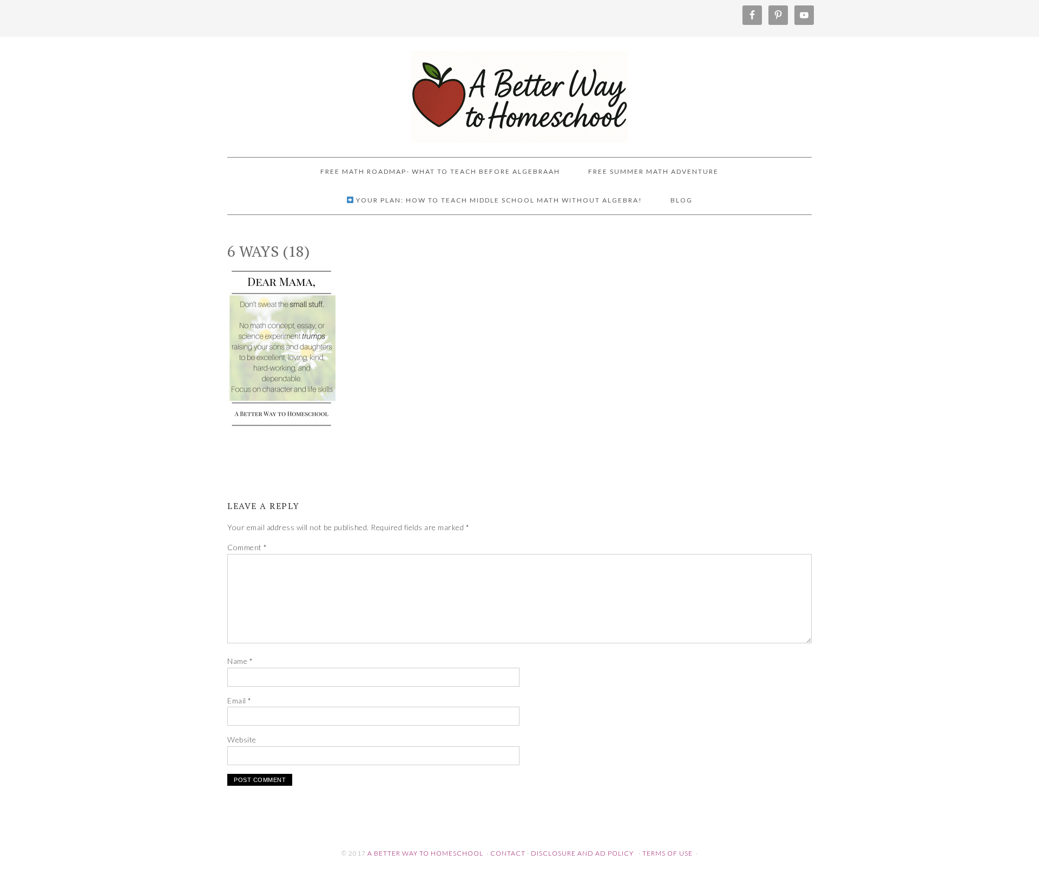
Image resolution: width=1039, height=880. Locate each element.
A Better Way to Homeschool (519, 92)
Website (242, 739)
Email (239, 700)
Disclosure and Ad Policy (582, 853)
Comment (247, 547)
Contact (507, 853)
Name (240, 661)
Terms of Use (667, 853)
